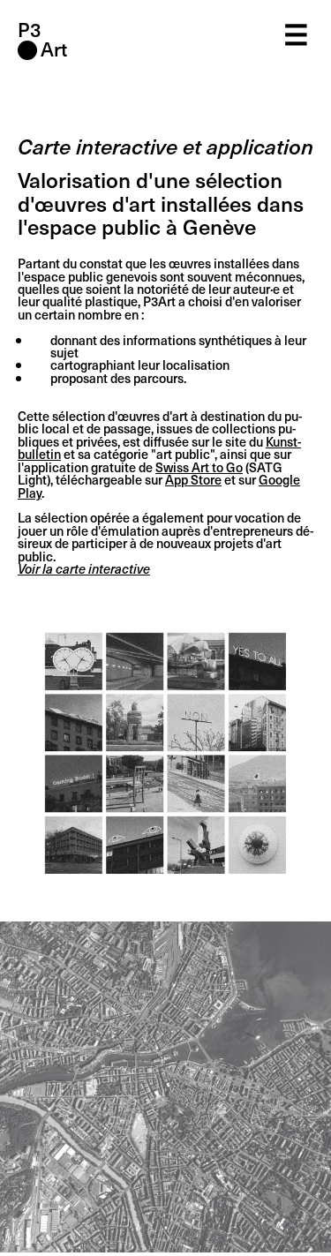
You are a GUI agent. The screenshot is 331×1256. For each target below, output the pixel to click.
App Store (193, 479)
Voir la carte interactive (84, 568)
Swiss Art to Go (199, 467)
